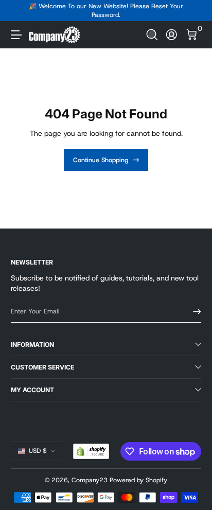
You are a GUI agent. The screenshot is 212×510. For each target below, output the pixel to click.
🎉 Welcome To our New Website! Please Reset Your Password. (106, 10)
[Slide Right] (194, 11)
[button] (152, 35)
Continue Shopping (101, 160)
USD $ (38, 451)
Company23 (90, 480)
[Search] (152, 35)
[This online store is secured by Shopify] (91, 451)
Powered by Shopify (138, 480)
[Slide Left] (18, 11)
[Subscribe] (193, 312)
